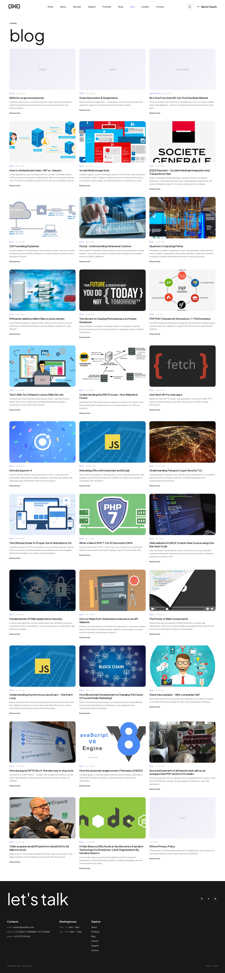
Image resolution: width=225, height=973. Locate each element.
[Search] (189, 7)
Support (92, 7)
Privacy (209, 966)
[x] (201, 898)
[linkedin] (215, 898)
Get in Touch (209, 6)
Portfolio (107, 7)
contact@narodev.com (23, 927)
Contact (160, 7)
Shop (120, 7)
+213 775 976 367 (22, 936)
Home (50, 7)
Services (77, 7)
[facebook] (208, 898)
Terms (215, 966)
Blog (132, 7)
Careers (145, 7)
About (63, 7)
